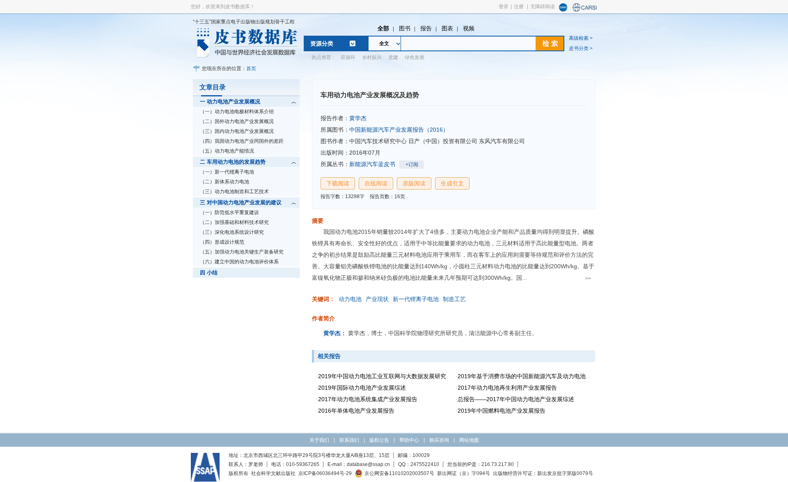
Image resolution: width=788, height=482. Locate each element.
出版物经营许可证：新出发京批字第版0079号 (543, 473)
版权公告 (379, 440)
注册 (519, 6)
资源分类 (321, 43)
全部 (383, 28)
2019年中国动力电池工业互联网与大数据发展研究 (382, 376)
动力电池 (350, 299)
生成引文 (452, 183)
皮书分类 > (581, 48)
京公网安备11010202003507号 (399, 473)
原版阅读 (414, 183)
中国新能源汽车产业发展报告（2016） (399, 129)
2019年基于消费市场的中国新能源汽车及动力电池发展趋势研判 (539, 376)
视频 (468, 28)
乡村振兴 (372, 57)
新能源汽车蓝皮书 (372, 164)
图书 (404, 28)
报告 (426, 28)
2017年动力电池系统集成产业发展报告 (367, 399)
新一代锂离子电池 (416, 299)
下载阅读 (337, 183)
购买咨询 (439, 440)
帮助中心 (409, 440)
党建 (393, 57)
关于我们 (319, 440)
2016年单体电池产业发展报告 (356, 410)
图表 (447, 28)
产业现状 (377, 299)
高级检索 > (581, 38)
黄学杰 (358, 118)
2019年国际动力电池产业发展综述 (362, 387)
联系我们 (349, 440)
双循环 (348, 57)
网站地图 (469, 440)
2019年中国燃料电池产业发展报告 (501, 410)
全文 (384, 43)
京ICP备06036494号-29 (325, 473)
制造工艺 (454, 299)
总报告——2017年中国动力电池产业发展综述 (516, 399)
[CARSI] (585, 10)
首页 (251, 68)
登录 (504, 6)
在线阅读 (375, 183)
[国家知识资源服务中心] (563, 10)
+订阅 (411, 164)
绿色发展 (414, 57)
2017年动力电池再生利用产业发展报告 (507, 387)
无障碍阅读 (542, 6)
